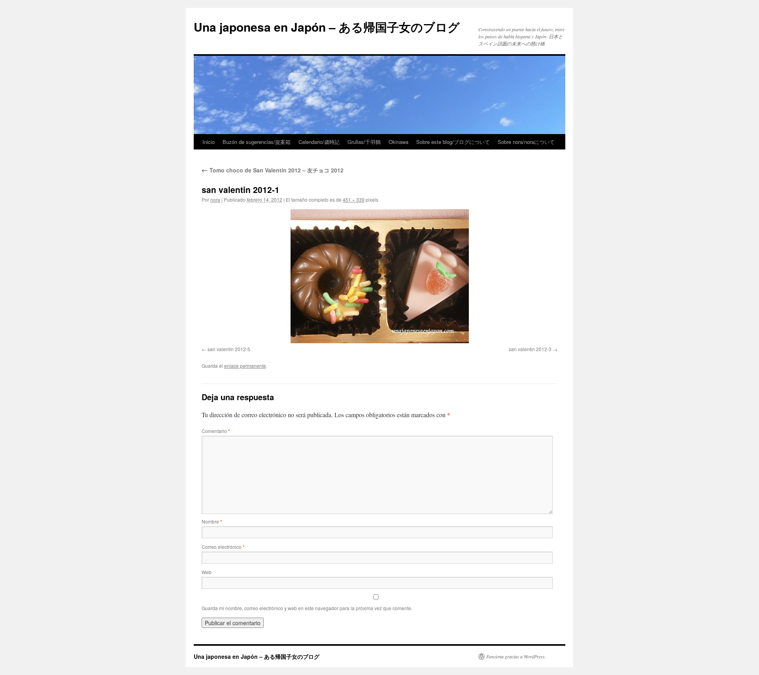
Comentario (216, 430)
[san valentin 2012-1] (379, 276)
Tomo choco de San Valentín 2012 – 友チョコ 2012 (273, 170)
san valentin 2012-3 (530, 349)
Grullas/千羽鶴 (364, 142)
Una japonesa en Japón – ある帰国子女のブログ (327, 26)
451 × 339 (353, 199)
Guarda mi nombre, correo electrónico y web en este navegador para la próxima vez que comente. (307, 608)
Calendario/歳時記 (319, 142)
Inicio (208, 142)
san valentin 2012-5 (229, 349)
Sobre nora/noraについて (526, 142)
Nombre (212, 521)
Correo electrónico (223, 546)
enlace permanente (245, 365)
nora (215, 199)
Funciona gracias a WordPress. (516, 656)
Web (206, 572)
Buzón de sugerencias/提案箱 (257, 142)
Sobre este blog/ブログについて (453, 142)
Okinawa (398, 142)
